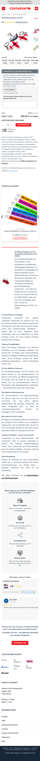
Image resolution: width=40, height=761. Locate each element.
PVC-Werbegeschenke (19, 14)
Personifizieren (20, 238)
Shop (8, 14)
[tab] (20, 248)
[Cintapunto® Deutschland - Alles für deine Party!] (20, 8)
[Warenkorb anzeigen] (36, 8)
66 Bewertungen (21, 22)
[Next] (38, 217)
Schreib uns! (13, 171)
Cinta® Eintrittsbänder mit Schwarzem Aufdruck (20, 231)
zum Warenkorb (23, 124)
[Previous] (2, 217)
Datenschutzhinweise (10, 725)
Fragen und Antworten (10, 733)
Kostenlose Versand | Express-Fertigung (19, 1)
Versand (5, 729)
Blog (3, 741)
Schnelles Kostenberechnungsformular (20, 3)
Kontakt (4, 717)
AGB (3, 721)
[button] (3, 8)
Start (3, 14)
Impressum (6, 737)
